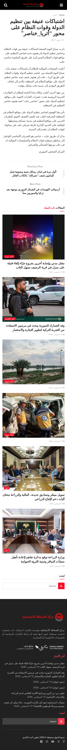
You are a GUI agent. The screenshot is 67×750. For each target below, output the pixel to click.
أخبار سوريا (9, 256)
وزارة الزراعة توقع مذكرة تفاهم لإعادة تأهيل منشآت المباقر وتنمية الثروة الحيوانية (38, 559)
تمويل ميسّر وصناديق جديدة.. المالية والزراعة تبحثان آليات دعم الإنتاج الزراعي (34, 496)
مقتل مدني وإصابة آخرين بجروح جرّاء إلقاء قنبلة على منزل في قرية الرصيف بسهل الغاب (36, 265)
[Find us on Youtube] (52, 741)
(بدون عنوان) (58, 681)
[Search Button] (5, 5)
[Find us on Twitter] (58, 741)
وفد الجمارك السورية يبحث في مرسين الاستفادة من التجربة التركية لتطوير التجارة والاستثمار (35, 327)
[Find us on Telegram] (41, 741)
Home (62, 14)
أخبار (55, 14)
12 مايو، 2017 (57, 39)
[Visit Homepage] (33, 5)
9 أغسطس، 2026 (56, 503)
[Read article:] (33, 362)
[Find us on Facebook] (64, 741)
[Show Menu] (61, 5)
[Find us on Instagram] (47, 741)
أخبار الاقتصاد (10, 318)
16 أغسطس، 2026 (56, 272)
